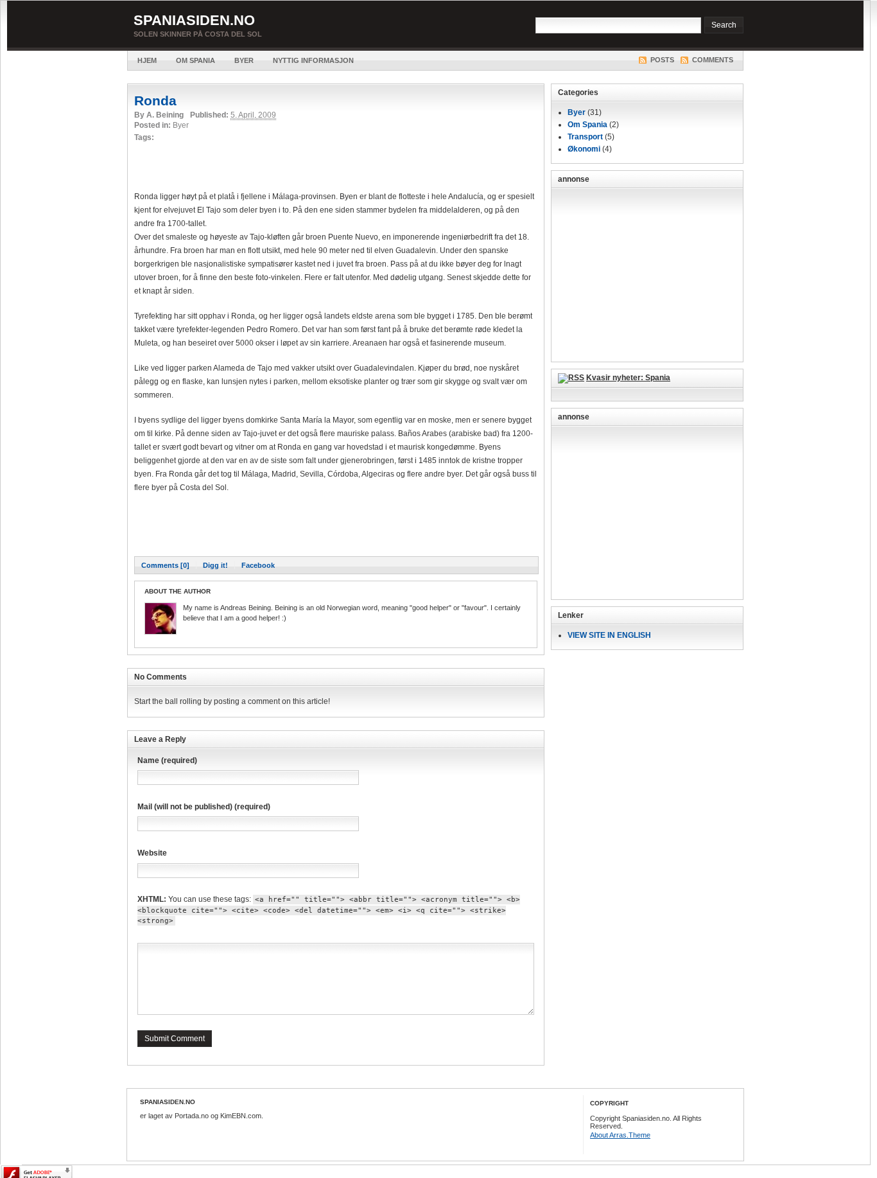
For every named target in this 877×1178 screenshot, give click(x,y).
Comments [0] (165, 565)
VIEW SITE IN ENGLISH (609, 635)
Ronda (155, 100)
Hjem (147, 60)
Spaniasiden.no (194, 20)
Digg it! (215, 565)
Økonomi (584, 149)
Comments (712, 60)
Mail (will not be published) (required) (203, 806)
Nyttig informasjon (313, 60)
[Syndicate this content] (571, 377)
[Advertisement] (284, 164)
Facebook (258, 565)
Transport (585, 136)
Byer (244, 60)
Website (152, 852)
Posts (662, 60)
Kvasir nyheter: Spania (628, 377)
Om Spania (195, 60)
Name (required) (167, 760)
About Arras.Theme (620, 1135)
